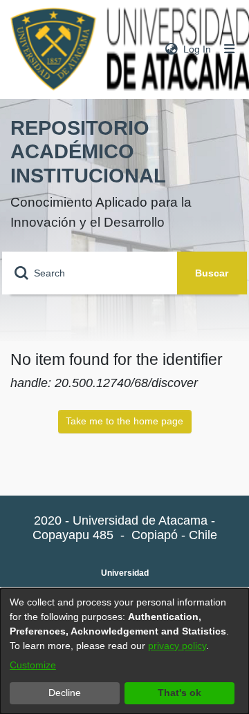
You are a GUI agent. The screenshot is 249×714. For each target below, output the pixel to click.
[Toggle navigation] (230, 49)
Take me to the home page (124, 420)
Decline (64, 692)
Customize (33, 664)
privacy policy (177, 645)
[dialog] (124, 651)
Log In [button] (197, 49)
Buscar (211, 273)
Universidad (125, 573)
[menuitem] (171, 49)
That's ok (179, 692)
